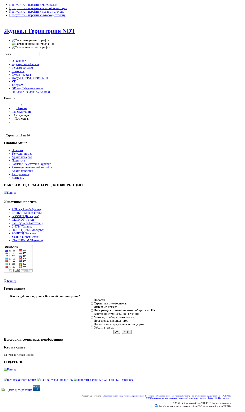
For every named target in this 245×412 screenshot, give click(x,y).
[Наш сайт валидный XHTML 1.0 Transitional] (104, 379)
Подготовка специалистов (111, 320)
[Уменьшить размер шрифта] (31, 47)
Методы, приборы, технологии (114, 317)
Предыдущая (21, 111)
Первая (21, 108)
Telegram (17, 84)
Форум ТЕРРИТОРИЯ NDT (30, 78)
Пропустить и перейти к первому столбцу (36, 11)
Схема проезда (21, 74)
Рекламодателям (22, 67)
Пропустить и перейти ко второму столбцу (37, 15)
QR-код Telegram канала (27, 88)
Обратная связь (104, 327)
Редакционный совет (25, 64)
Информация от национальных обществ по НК (124, 310)
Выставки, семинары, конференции (117, 313)
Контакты (18, 71)
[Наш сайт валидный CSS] (55, 379)
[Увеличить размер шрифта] (30, 40)
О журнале (19, 60)
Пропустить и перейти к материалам (33, 4)
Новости (99, 300)
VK (14, 81)
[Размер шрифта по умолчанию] (33, 44)
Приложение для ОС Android (31, 91)
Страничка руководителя (110, 303)
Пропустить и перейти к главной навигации (38, 8)
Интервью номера (105, 306)
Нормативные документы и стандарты (119, 324)
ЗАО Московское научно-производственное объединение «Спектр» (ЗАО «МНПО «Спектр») (188, 398)
